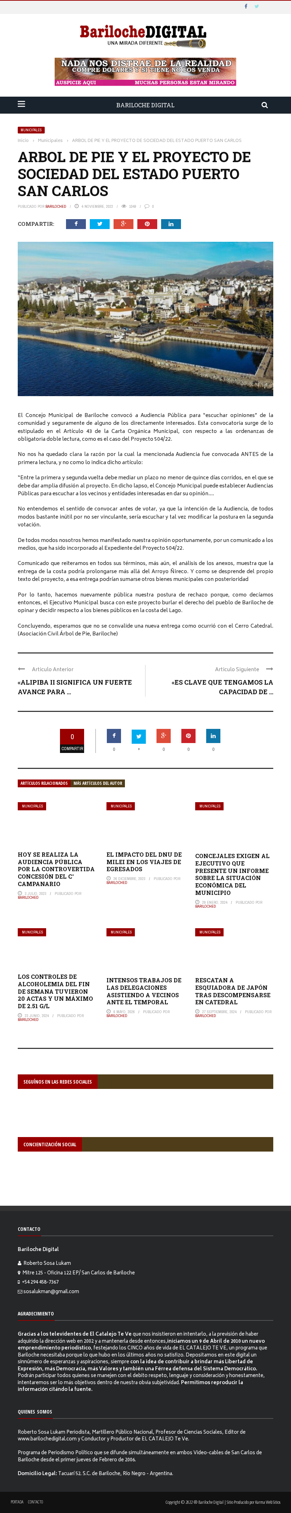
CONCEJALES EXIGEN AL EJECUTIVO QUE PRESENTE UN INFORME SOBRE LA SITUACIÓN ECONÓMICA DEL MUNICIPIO (232, 874)
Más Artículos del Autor (97, 783)
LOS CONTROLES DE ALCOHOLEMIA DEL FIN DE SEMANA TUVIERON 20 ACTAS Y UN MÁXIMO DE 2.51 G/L (55, 991)
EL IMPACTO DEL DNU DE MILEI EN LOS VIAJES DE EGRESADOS (144, 862)
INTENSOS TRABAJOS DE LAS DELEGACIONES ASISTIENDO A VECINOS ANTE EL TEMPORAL (143, 991)
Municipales (31, 130)
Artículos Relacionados (44, 783)
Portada (17, 1502)
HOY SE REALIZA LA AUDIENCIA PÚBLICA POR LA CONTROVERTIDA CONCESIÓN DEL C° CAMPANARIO (56, 869)
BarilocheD (55, 206)
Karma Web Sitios (267, 1502)
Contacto (35, 1502)
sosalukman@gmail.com (51, 1292)
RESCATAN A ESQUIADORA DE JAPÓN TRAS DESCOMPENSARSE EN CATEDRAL (232, 991)
